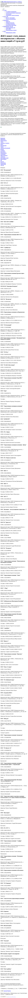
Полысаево (3, 162)
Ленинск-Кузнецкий (5, 148)
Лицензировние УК (10, 27)
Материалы (6, 20)
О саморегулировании (11, 11)
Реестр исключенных (11, 19)
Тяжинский (3, 164)
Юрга (2, 144)
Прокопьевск (4, 153)
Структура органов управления (13, 12)
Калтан (2, 161)
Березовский (3, 145)
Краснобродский (4, 158)
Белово (2, 149)
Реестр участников (10, 17)
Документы (8, 14)
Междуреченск (4, 155)
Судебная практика (10, 24)
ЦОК (4, 31)
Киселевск (3, 151)
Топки (2, 146)
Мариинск (3, 139)
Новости (8, 21)
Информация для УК (8, 26)
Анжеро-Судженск (5, 143)
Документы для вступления (12, 15)
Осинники (3, 154)
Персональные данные (11, 30)
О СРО (5, 10)
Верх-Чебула (3, 159)
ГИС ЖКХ (8, 28)
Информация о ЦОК (10, 32)
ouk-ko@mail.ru (7, 990)
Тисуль (2, 165)
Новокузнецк (4, 140)
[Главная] (3, 9)
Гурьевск (3, 150)
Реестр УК (5, 16)
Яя (1, 160)
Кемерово (3, 138)
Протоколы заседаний (11, 25)
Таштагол (3, 156)
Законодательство (10, 22)
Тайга (2, 141)
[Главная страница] (11, 1)
